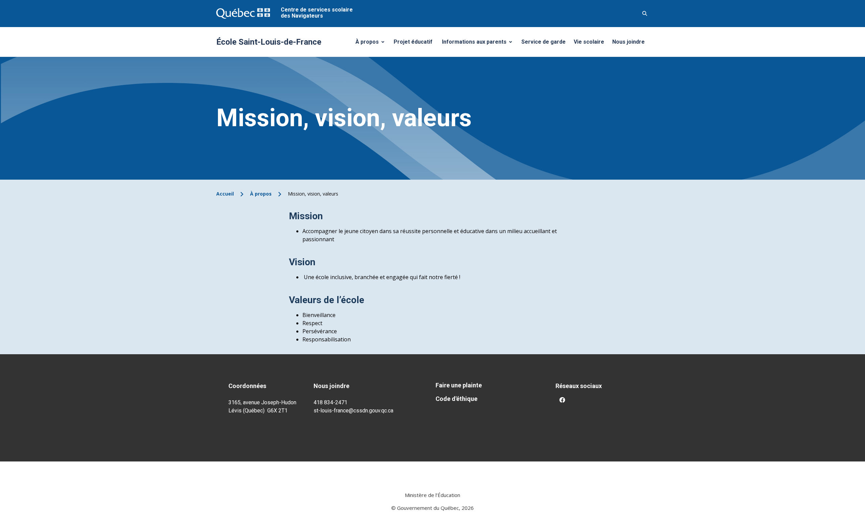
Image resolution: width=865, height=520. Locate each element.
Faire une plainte (459, 385)
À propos (372, 44)
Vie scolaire (589, 42)
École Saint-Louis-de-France (268, 42)
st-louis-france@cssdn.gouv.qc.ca (353, 410)
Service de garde (543, 42)
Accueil (225, 193)
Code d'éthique (456, 398)
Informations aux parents (478, 44)
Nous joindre (628, 42)
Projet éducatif (413, 42)
